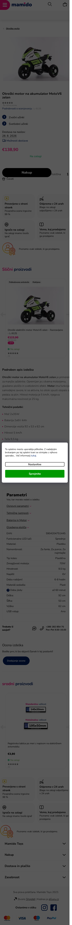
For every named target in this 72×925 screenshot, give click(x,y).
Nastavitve (34, 464)
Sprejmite (35, 473)
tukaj (33, 455)
